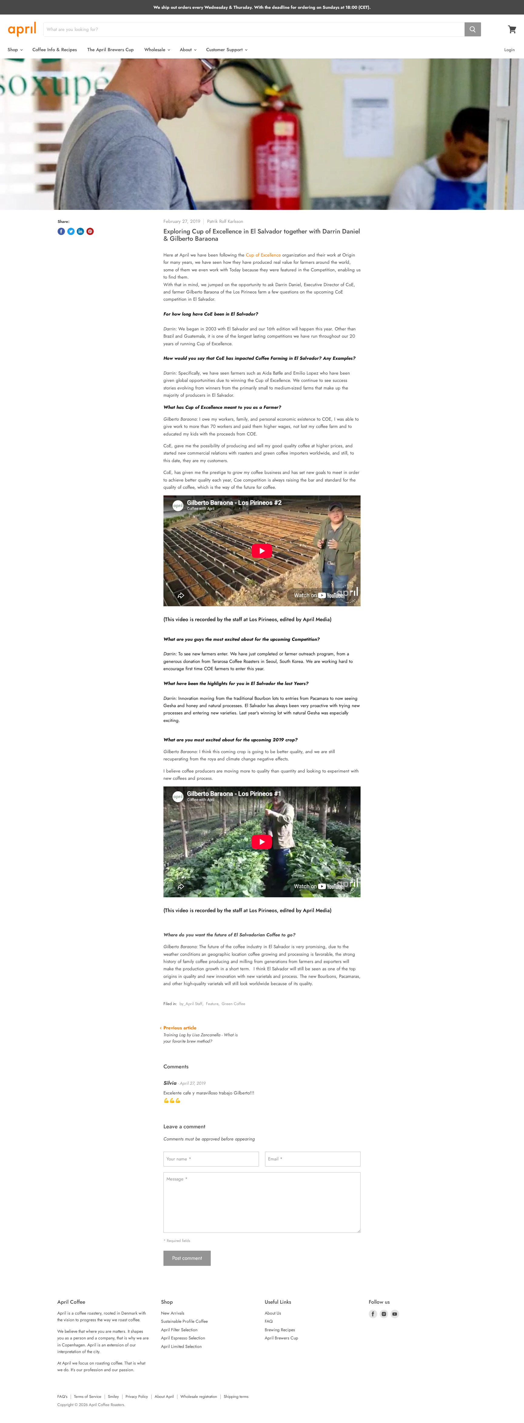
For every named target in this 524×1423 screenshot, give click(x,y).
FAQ (269, 1321)
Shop (13, 49)
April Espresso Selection (183, 1338)
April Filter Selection (179, 1330)
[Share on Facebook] (61, 231)
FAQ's (62, 1396)
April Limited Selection (181, 1346)
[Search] (473, 29)
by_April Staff (191, 1004)
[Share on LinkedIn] (80, 231)
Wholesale (155, 49)
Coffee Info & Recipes (54, 49)
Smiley (113, 1396)
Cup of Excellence (264, 255)
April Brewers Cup (281, 1338)
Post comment (187, 1258)
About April (164, 1396)
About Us (273, 1313)
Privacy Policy (137, 1396)
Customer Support (225, 49)
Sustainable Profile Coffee (184, 1321)
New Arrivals (172, 1313)
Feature (212, 1004)
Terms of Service (87, 1396)
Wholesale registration (198, 1396)
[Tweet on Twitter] (71, 231)
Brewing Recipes (280, 1330)
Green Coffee (233, 1004)
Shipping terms (236, 1396)
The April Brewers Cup (110, 49)
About (186, 49)
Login (509, 50)
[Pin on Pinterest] (90, 231)
